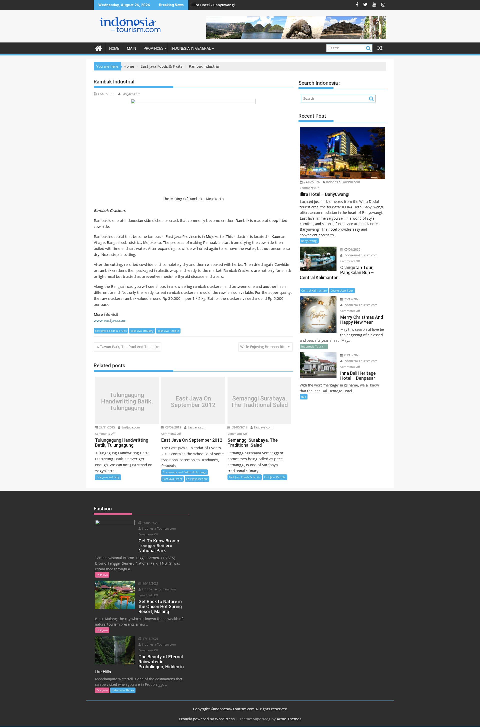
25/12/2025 (352, 299)
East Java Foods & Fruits (110, 331)
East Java (102, 575)
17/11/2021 (150, 639)
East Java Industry (142, 331)
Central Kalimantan (314, 290)
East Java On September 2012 (193, 401)
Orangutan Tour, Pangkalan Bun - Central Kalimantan (239, 4)
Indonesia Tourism (313, 346)
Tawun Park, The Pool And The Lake (129, 346)
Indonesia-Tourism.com (343, 182)
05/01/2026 (352, 249)
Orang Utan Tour (342, 290)
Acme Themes (289, 718)
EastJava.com (131, 94)
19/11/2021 (150, 583)
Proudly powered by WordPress (207, 718)
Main (131, 48)
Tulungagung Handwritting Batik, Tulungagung (127, 401)
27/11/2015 (106, 427)
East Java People (168, 331)
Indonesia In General (191, 48)
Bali (303, 396)
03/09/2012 (172, 427)
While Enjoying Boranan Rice (263, 346)
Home (114, 48)
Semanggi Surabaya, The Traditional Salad (259, 401)
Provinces (154, 48)
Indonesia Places (123, 690)
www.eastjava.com (110, 320)
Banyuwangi (309, 241)
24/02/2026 (311, 182)
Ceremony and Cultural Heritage (184, 472)
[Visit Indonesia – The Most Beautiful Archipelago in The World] (98, 47)
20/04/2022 (150, 523)
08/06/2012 (239, 427)
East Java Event (172, 479)
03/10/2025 (352, 355)
